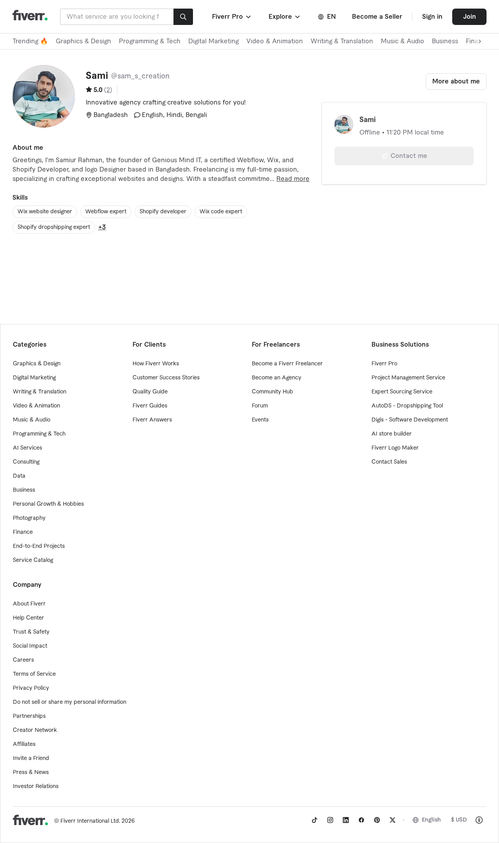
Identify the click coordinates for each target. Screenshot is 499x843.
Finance (23, 532)
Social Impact (30, 646)
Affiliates (24, 744)
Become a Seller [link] (377, 17)
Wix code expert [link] (221, 211)
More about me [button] (456, 81)
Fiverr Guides (150, 406)
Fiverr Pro (384, 364)
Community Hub (272, 392)
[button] (232, 17)
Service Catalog (33, 560)
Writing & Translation (342, 41)
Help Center (28, 618)
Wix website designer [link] (45, 211)
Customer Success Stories (166, 378)
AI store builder (392, 434)
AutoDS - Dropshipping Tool (407, 406)
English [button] (431, 820)
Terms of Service (34, 674)
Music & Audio (402, 41)
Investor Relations (35, 786)
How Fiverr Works (156, 364)
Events (260, 420)
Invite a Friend (31, 758)
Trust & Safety (31, 632)
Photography (29, 518)
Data (19, 476)
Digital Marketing (213, 41)
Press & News (31, 772)
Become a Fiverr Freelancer (287, 364)
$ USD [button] (459, 820)
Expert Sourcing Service (402, 392)
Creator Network (35, 730)
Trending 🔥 (30, 41)
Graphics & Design (83, 41)
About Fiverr (29, 604)
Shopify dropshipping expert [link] (54, 227)
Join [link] (469, 17)
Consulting (26, 462)
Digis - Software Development (410, 420)
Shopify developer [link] (163, 211)
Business (445, 41)
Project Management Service (408, 378)
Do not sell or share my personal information (69, 702)
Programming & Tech (149, 41)
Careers (23, 660)
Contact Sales (389, 462)
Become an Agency (276, 378)
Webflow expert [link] (105, 211)
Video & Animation (274, 41)
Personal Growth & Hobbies (48, 504)
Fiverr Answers (152, 420)
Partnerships (29, 716)
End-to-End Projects (39, 546)
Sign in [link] (432, 17)
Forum (260, 406)
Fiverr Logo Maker (395, 448)
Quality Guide (150, 392)
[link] (315, 820)
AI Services (27, 448)
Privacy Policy (31, 688)
